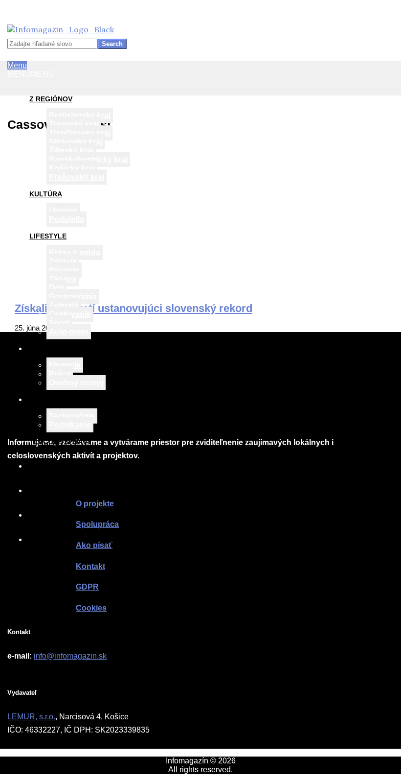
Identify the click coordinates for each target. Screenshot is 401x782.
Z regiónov (50, 99)
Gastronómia (73, 296)
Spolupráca (53, 491)
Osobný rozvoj (76, 383)
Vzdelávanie (53, 349)
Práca (59, 374)
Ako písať (48, 515)
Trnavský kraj (74, 124)
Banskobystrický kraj (88, 159)
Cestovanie (70, 314)
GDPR (87, 587)
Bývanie (64, 270)
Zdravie (63, 261)
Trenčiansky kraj (79, 133)
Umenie (63, 210)
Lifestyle (48, 236)
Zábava (62, 279)
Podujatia (66, 219)
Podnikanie (70, 425)
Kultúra (45, 194)
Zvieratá (64, 305)
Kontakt (46, 540)
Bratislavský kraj (80, 115)
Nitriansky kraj (75, 142)
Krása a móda (74, 252)
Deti (56, 288)
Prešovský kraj (76, 177)
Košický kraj (72, 168)
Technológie (72, 416)
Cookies (91, 608)
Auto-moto (69, 332)
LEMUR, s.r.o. (31, 716)
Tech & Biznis (54, 399)
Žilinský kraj (71, 150)
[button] (30, 74)
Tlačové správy (60, 442)
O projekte (51, 466)
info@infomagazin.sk (70, 656)
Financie (65, 365)
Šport (59, 323)
